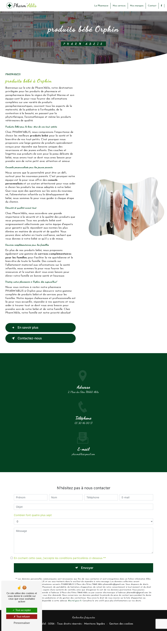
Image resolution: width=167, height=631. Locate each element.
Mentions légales (94, 624)
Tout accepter (23, 610)
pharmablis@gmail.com (83, 454)
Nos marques (137, 6)
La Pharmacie (101, 6)
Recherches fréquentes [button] (83, 617)
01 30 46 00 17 (83, 423)
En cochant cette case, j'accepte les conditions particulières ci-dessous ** (60, 558)
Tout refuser (23, 616)
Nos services (119, 6)
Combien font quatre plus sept (33, 515)
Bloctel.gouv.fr (75, 601)
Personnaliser (22, 623)
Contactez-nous (30, 338)
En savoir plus (28, 327)
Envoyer (87, 568)
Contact (152, 6)
